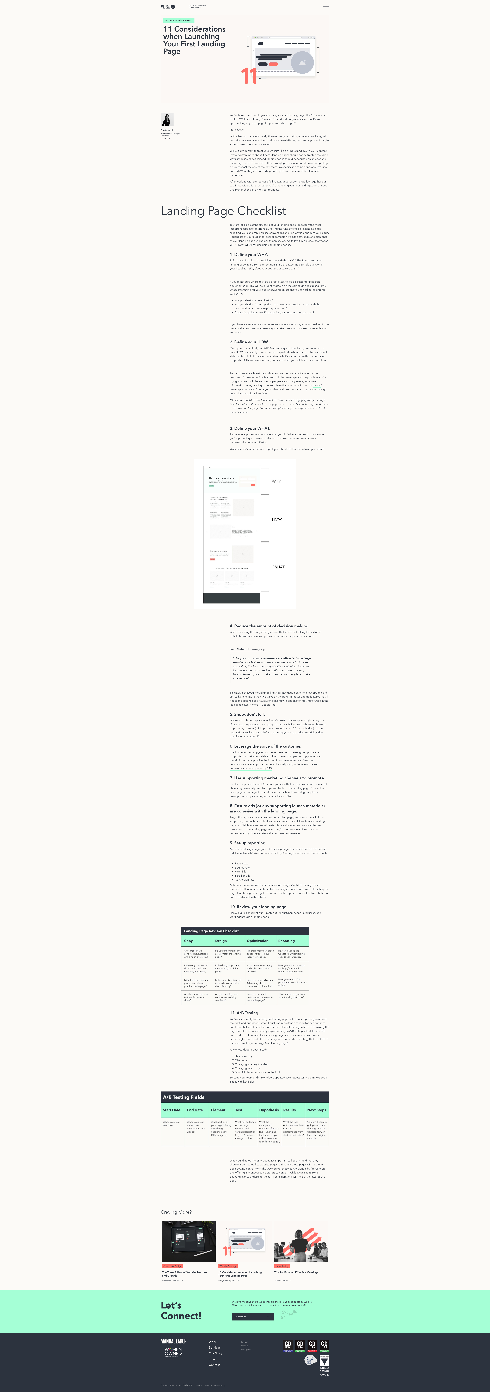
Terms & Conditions (204, 1385)
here (294, 784)
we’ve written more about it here (250, 155)
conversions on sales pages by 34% (251, 768)
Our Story (215, 1353)
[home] (168, 6)
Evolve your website (171, 1280)
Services (214, 1348)
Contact (214, 1365)
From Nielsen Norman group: (248, 649)
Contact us (240, 1316)
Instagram (246, 1349)
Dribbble (245, 1345)
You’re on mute (281, 1280)
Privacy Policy (219, 1385)
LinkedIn (245, 1342)
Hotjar (317, 385)
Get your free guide (227, 1280)
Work (212, 1342)
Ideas (212, 1359)
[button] (322, 6)
